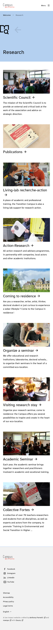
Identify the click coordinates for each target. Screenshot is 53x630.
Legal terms (8, 606)
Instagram (11, 573)
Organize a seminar (18, 350)
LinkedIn (10, 577)
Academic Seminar (18, 459)
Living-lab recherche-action (25, 190)
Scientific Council (16, 97)
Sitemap (6, 593)
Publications (12, 151)
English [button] (6, 611)
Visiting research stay (20, 404)
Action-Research (16, 245)
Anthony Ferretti (36, 617)
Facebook (11, 569)
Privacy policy (8, 601)
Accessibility (8, 597)
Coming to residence (19, 296)
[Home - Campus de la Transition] (8, 5)
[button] (11, 29)
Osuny (18, 620)
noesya (6, 620)
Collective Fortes (16, 509)
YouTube (10, 582)
